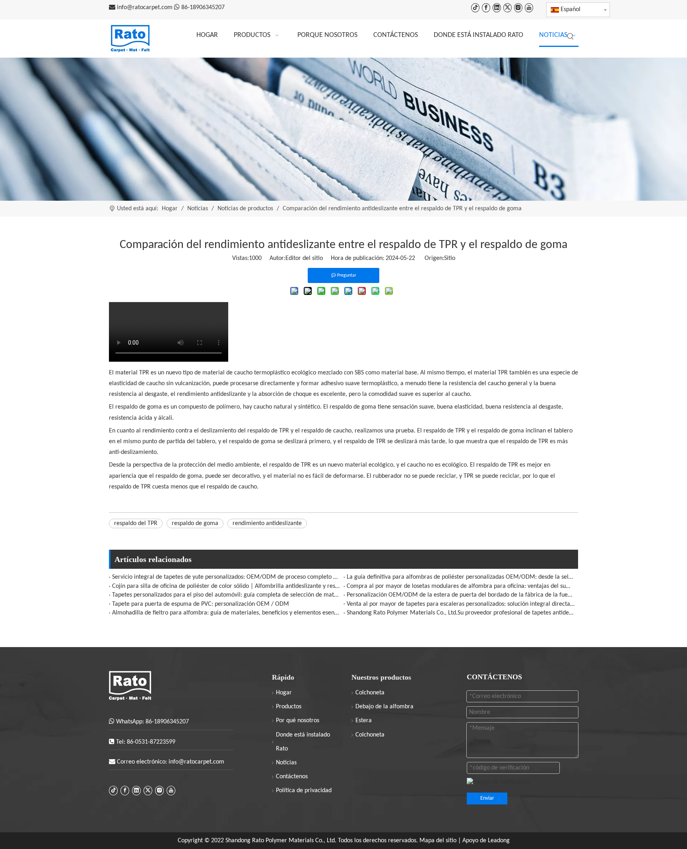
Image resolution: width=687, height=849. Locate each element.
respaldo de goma (195, 523)
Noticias (286, 763)
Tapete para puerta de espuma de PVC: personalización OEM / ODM (200, 604)
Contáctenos (292, 776)
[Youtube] (529, 7)
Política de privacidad (304, 790)
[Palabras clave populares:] (570, 36)
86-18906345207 (203, 7)
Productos (288, 707)
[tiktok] (475, 7)
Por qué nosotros (297, 720)
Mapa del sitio (438, 840)
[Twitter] (507, 7)
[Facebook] (486, 7)
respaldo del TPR (135, 523)
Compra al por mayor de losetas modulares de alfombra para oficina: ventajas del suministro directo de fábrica (461, 586)
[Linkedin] (497, 7)
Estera (363, 720)
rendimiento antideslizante (267, 523)
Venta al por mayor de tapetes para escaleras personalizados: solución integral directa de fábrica (461, 604)
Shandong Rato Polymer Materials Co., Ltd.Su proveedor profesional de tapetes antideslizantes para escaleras (461, 613)
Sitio (449, 258)
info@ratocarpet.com (145, 7)
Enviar (487, 798)
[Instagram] (518, 7)
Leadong (499, 840)
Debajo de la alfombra (384, 707)
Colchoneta (369, 693)
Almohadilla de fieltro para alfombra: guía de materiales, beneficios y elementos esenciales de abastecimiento (226, 613)
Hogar (284, 693)
